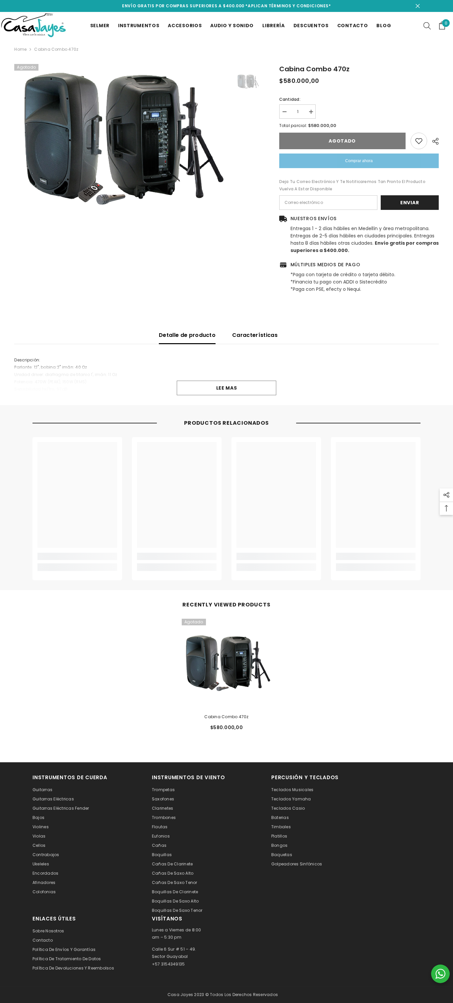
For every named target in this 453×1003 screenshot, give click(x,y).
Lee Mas (226, 388)
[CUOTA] (433, 141)
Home (20, 49)
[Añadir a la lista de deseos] (419, 141)
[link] (77, 556)
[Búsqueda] (427, 26)
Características (255, 335)
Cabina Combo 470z (226, 717)
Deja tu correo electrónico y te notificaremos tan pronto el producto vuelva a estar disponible (352, 185)
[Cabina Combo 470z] (226, 663)
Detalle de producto (187, 335)
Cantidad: (289, 99)
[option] (120, 139)
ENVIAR (409, 202)
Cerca (418, 6)
